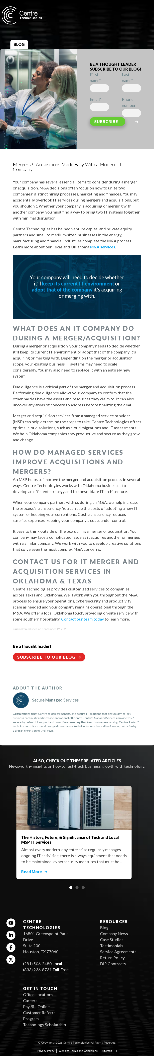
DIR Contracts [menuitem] (113, 963)
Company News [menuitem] (114, 933)
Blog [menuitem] (104, 927)
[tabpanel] (77, 830)
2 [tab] (77, 888)
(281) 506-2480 (37, 963)
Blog (19, 44)
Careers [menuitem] (30, 1000)
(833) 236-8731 (37, 969)
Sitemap (107, 1050)
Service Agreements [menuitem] (118, 951)
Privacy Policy (45, 1050)
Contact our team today (82, 619)
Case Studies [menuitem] (111, 939)
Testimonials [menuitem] (111, 945)
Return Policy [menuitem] (112, 957)
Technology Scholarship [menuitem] (44, 1024)
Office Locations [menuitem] (38, 994)
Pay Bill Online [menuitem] (36, 1006)
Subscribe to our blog (46, 657)
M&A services (102, 246)
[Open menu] (146, 9)
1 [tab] (71, 888)
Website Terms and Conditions (78, 1050)
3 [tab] (83, 888)
